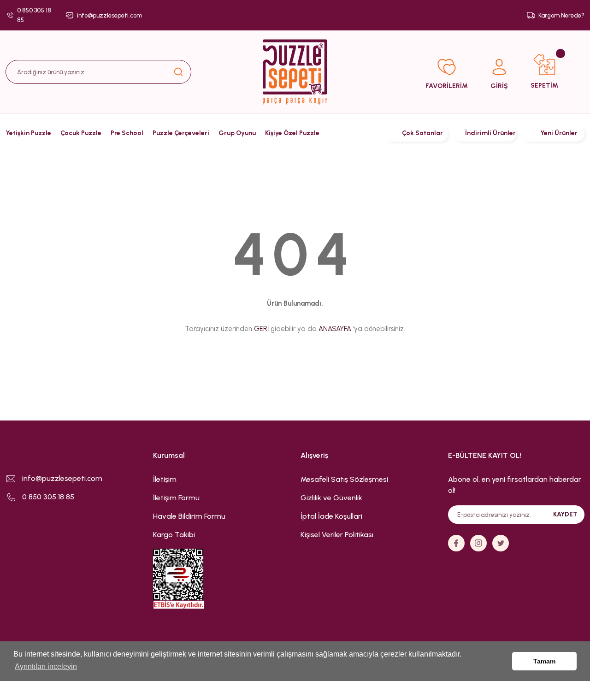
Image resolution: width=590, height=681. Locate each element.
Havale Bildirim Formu (189, 516)
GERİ (261, 329)
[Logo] (295, 72)
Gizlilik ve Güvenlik (331, 497)
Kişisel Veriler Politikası (337, 534)
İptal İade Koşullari (331, 516)
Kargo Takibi (174, 534)
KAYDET (565, 514)
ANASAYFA (335, 329)
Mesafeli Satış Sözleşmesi (344, 479)
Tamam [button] (544, 661)
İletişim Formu (176, 497)
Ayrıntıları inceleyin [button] (46, 666)
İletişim (165, 479)
